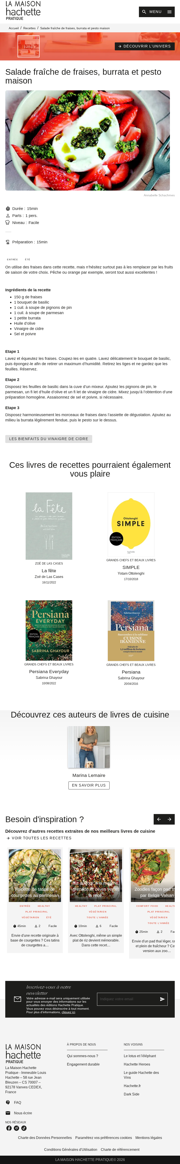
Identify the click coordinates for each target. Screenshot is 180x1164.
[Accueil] (23, 10)
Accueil (14, 28)
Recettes (29, 28)
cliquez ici (68, 1012)
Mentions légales (148, 1138)
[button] (145, 46)
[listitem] (9, 1128)
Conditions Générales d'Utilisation (70, 1149)
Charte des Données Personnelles (45, 1138)
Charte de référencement (120, 1149)
